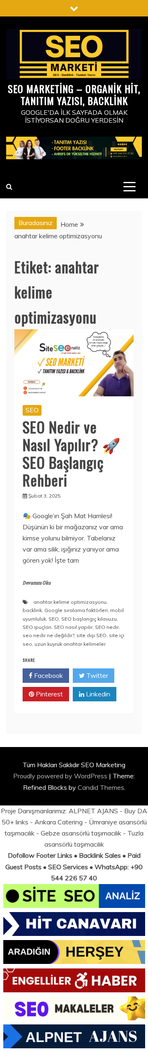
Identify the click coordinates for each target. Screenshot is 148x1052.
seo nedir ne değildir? (48, 635)
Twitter (96, 675)
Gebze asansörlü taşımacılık (81, 833)
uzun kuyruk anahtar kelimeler (70, 644)
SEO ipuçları (37, 627)
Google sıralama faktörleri (76, 610)
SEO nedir (107, 627)
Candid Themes (101, 787)
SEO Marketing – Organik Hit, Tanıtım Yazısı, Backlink (74, 94)
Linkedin (97, 694)
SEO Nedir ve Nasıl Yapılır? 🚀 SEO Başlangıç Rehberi (72, 453)
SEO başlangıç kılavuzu (89, 619)
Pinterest (48, 694)
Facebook (47, 675)
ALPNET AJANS (93, 811)
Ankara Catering (59, 822)
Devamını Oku (37, 583)
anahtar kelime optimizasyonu (69, 602)
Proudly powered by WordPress (61, 776)
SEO (32, 410)
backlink (32, 610)
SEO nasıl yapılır (73, 627)
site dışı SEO (91, 635)
